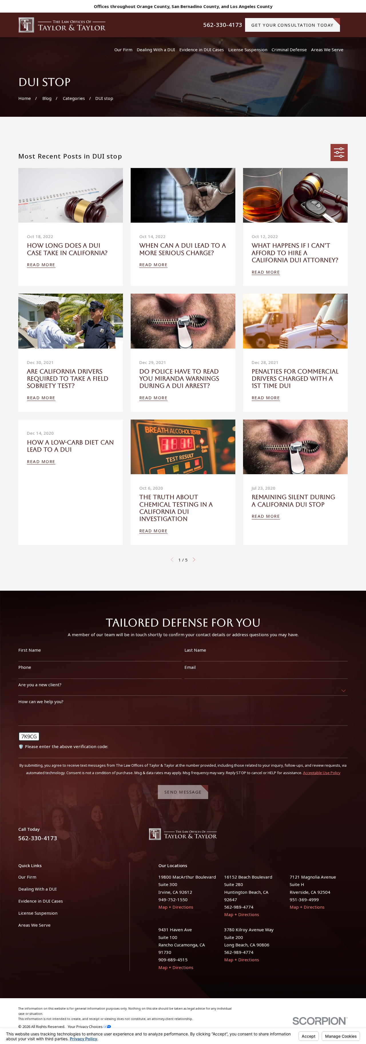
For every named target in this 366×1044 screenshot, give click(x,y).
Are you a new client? (39, 684)
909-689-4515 (173, 959)
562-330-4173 (222, 25)
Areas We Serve (34, 925)
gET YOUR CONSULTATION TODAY (292, 25)
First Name (29, 649)
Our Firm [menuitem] (123, 49)
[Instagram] (345, 836)
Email (190, 667)
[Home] (62, 25)
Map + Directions (175, 907)
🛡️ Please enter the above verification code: (63, 746)
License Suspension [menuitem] (247, 49)
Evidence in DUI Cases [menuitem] (201, 49)
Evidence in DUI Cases (40, 901)
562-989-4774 (238, 907)
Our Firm (27, 877)
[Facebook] (331, 836)
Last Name (195, 649)
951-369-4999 (304, 899)
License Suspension (37, 913)
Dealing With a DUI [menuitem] (156, 49)
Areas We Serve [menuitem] (327, 49)
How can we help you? (40, 701)
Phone (24, 667)
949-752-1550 (173, 899)
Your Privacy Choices (86, 1026)
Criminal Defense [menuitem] (289, 49)
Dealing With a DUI (37, 889)
